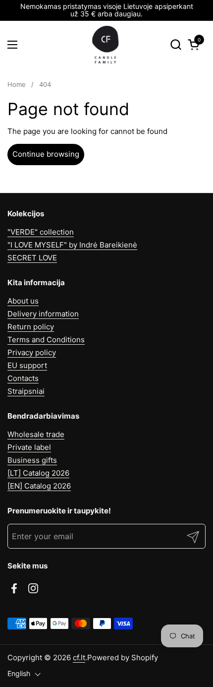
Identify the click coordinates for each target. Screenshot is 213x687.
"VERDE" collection (40, 232)
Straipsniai (26, 391)
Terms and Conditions (46, 339)
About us (23, 301)
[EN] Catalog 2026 (39, 486)
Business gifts (32, 460)
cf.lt (79, 657)
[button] (175, 44)
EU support (27, 365)
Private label (29, 447)
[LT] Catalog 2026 (38, 473)
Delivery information (43, 313)
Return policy (30, 326)
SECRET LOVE (32, 257)
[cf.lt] (105, 44)
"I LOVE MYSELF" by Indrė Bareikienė (72, 245)
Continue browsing (45, 154)
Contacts (23, 378)
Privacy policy (31, 352)
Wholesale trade (35, 434)
